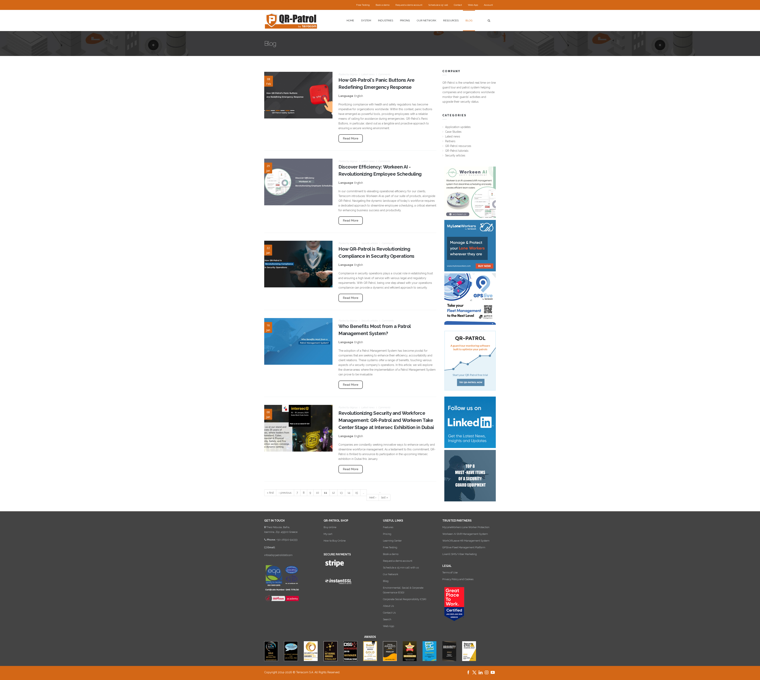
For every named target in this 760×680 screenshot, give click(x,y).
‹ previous (285, 492)
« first (270, 492)
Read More (350, 138)
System (366, 20)
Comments (384, 74)
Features (388, 527)
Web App (473, 5)
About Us (388, 605)
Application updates (458, 127)
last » (384, 497)
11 (325, 492)
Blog (469, 20)
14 (349, 492)
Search (387, 619)
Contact (458, 5)
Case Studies (453, 131)
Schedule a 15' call (438, 5)
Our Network (390, 574)
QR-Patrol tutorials (456, 150)
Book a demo (383, 5)
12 (333, 492)
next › (372, 497)
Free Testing (363, 5)
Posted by (347, 74)
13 (341, 492)
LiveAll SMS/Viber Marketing (459, 554)
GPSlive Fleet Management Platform (463, 547)
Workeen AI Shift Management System (465, 533)
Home (350, 20)
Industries (385, 20)
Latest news (367, 74)
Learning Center (392, 540)
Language (345, 96)
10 (317, 492)
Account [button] (488, 5)
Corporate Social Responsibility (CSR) (404, 599)
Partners (450, 141)
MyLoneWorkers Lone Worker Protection (465, 527)
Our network (426, 20)
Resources (451, 20)
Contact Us (389, 612)
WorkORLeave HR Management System (465, 540)
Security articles (369, 243)
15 (356, 492)
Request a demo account (408, 5)
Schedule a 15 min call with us (401, 567)
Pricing (405, 20)
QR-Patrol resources (458, 146)
